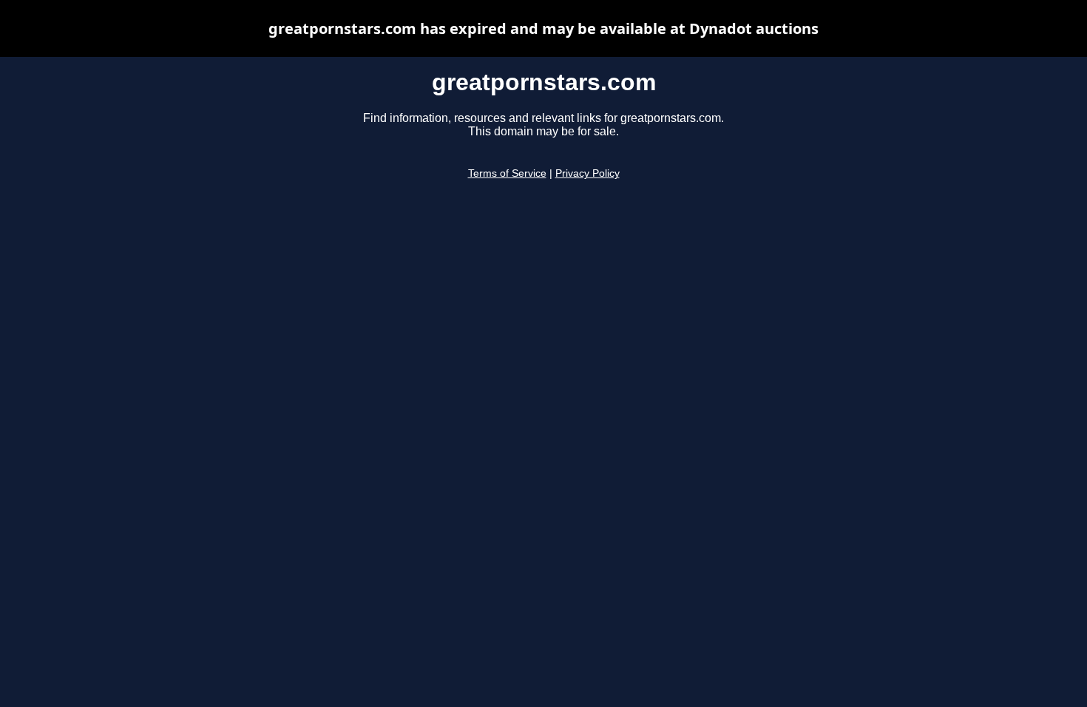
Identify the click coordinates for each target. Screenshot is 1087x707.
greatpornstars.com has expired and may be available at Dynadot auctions (543, 28)
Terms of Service (507, 173)
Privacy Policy (587, 173)
